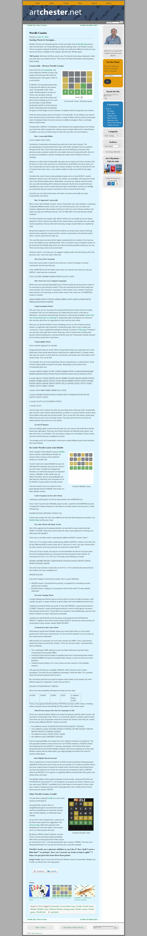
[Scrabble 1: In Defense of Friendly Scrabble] (84, 891)
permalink (55, 912)
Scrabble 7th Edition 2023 (89, 25)
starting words (68, 909)
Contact (43, 927)
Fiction (66, 3)
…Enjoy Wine (110, 113)
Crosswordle (47, 70)
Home (38, 3)
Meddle (61, 452)
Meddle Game (42, 909)
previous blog (34, 825)
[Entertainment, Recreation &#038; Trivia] (39, 891)
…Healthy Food (111, 116)
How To (94, 3)
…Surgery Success (112, 125)
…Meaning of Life (112, 120)
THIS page (82, 330)
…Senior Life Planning (113, 122)
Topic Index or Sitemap (70, 927)
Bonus (109, 3)
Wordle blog (82, 44)
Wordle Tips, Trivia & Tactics (36, 25)
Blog (80, 3)
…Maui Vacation (111, 118)
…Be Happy (110, 111)
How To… (109, 109)
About (51, 3)
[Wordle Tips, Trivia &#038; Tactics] (62, 891)
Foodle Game (88, 906)
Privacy (81, 927)
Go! (107, 81)
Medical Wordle (56, 909)
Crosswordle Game (67, 906)
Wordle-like (41, 912)
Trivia (40, 906)
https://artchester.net (37, 933)
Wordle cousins (81, 909)
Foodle (50, 798)
